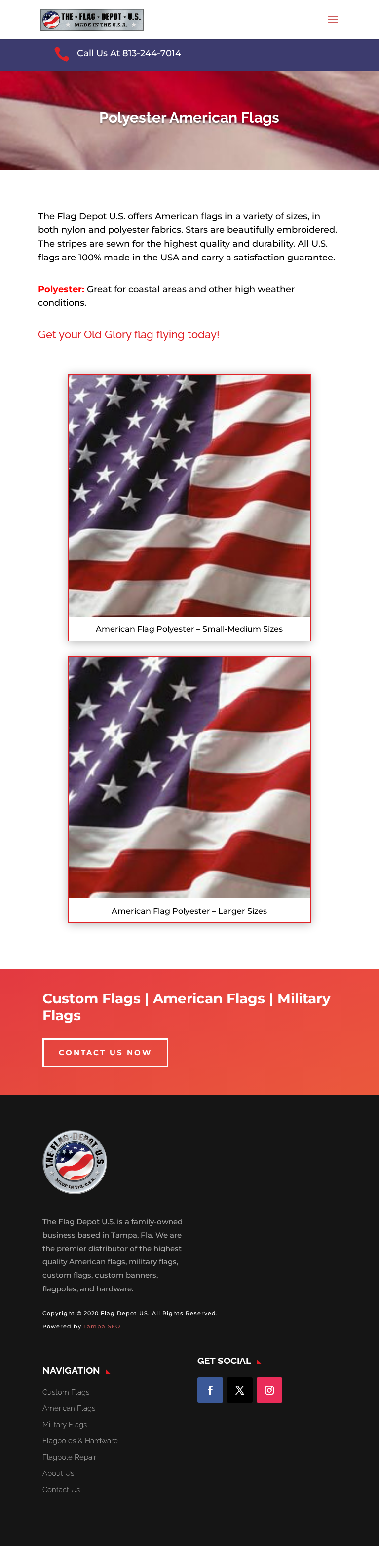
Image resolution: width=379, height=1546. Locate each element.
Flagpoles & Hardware (80, 1440)
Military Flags (64, 1424)
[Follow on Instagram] (269, 1390)
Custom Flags (65, 1392)
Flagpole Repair (69, 1457)
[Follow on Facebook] (210, 1390)
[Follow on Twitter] (240, 1390)
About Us (58, 1473)
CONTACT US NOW (105, 1052)
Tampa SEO (101, 1326)
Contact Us (61, 1489)
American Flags (68, 1408)
